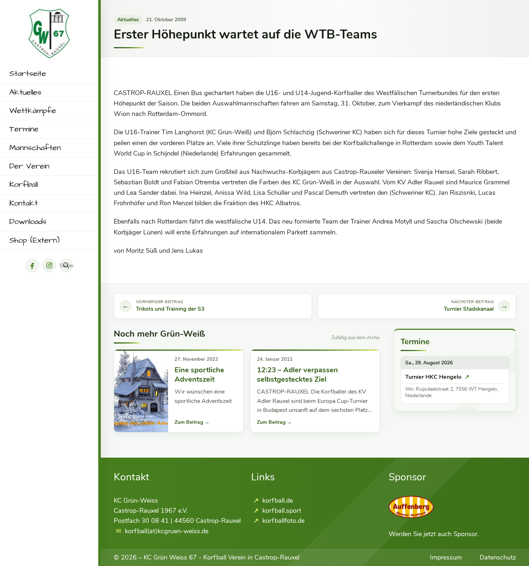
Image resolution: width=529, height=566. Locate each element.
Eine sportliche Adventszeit (199, 374)
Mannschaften (35, 148)
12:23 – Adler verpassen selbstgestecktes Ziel (297, 374)
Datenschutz (498, 557)
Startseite (27, 73)
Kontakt (23, 203)
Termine (24, 129)
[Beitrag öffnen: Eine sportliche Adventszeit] (141, 391)
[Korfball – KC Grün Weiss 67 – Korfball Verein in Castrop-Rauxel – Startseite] (49, 13)
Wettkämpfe (32, 110)
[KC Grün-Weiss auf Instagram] (49, 265)
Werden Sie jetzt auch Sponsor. (434, 534)
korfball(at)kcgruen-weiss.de (166, 531)
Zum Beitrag (192, 422)
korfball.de (277, 500)
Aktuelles (25, 92)
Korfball (23, 184)
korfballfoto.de (282, 520)
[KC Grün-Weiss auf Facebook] (32, 265)
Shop (34, 240)
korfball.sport (281, 510)
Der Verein (29, 166)
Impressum (446, 557)
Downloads (27, 221)
